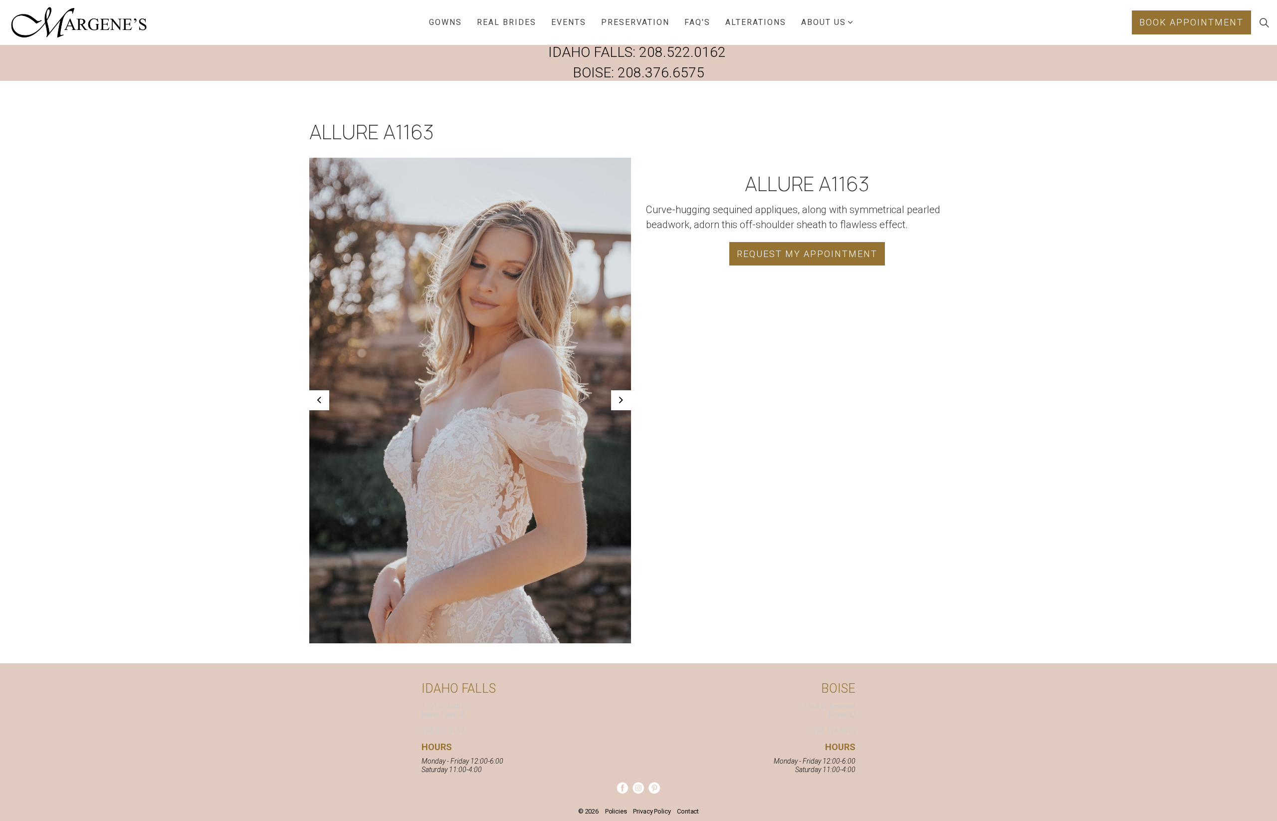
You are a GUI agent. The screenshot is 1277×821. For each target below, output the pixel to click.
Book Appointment (1191, 22)
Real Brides (506, 22)
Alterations (755, 22)
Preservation (635, 22)
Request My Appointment (807, 254)
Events (568, 22)
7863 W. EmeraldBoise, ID (829, 710)
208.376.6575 (661, 72)
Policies (616, 811)
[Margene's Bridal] (79, 22)
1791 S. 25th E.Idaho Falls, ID (444, 710)
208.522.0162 (682, 52)
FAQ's (697, 22)
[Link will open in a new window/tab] (622, 788)
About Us (823, 22)
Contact (688, 811)
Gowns (445, 22)
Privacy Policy (651, 811)
